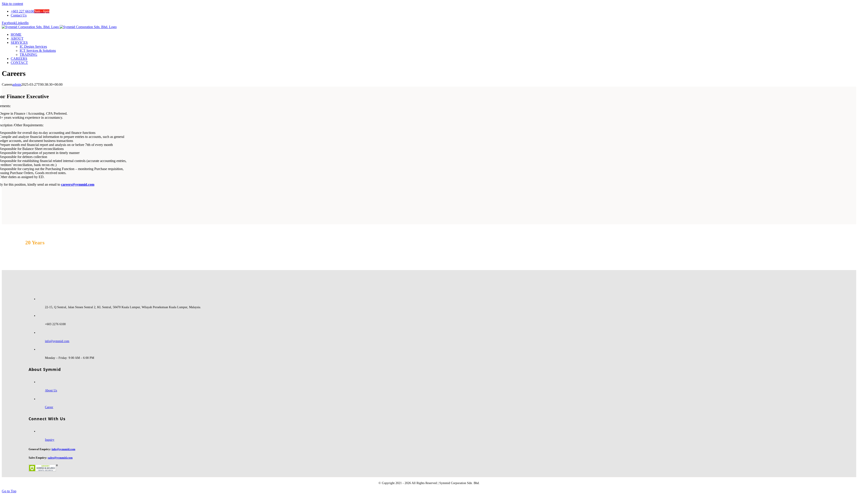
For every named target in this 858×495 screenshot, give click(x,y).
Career (49, 407)
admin (17, 84)
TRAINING (28, 54)
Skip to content (12, 4)
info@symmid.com (57, 341)
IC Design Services (33, 46)
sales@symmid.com (60, 457)
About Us (51, 390)
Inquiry (49, 439)
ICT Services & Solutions (38, 50)
